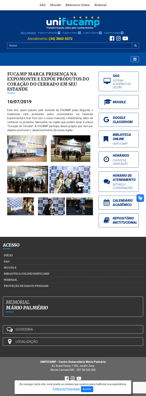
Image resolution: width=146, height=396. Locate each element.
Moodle (55, 5)
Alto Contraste (28, 32)
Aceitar (87, 389)
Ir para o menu (71, 32)
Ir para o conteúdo (49, 32)
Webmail (100, 5)
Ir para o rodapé (113, 32)
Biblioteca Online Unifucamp (26, 273)
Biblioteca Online (78, 5)
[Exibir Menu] (135, 59)
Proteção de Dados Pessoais (26, 286)
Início (8, 255)
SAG (43, 5)
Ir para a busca (92, 32)
